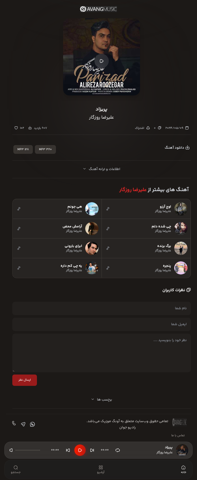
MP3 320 (45, 149)
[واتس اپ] (32, 424)
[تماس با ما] (13, 424)
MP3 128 (23, 149)
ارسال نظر (24, 380)
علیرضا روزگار (133, 190)
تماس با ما (178, 435)
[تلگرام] (22, 424)
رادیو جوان (127, 427)
